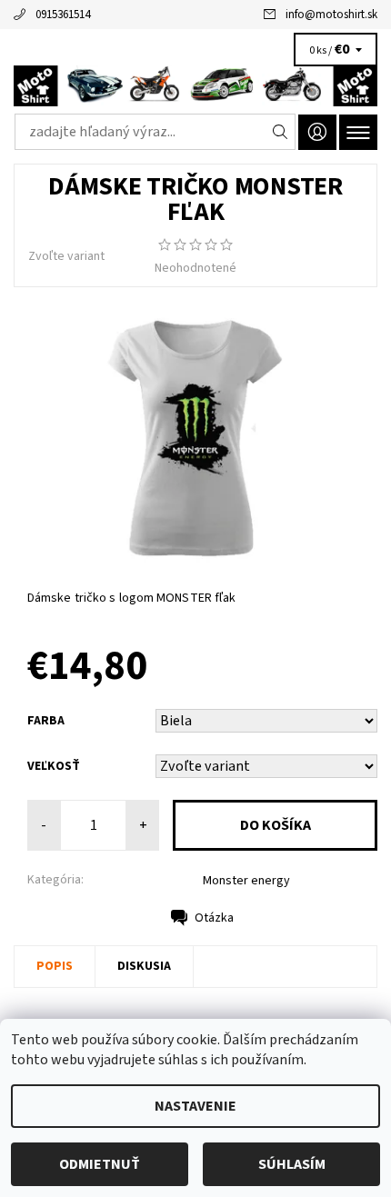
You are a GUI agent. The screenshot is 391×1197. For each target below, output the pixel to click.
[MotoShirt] (195, 85)
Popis (54, 966)
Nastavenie (195, 1106)
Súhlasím (292, 1164)
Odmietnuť (99, 1164)
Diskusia (144, 966)
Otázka (214, 918)
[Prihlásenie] (317, 132)
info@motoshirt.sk (331, 14)
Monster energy (246, 881)
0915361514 (62, 14)
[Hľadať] (281, 132)
